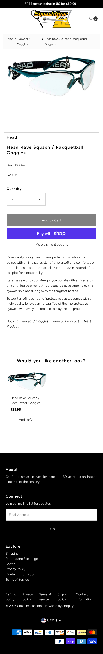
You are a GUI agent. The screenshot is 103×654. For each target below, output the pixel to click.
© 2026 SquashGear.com (24, 606)
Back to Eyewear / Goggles (27, 321)
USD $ (52, 620)
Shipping (12, 553)
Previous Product (66, 321)
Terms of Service (17, 579)
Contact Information (20, 574)
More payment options (51, 244)
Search (11, 564)
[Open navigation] (7, 18)
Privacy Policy (15, 569)
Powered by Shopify (59, 606)
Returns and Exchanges (22, 559)
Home (9, 39)
